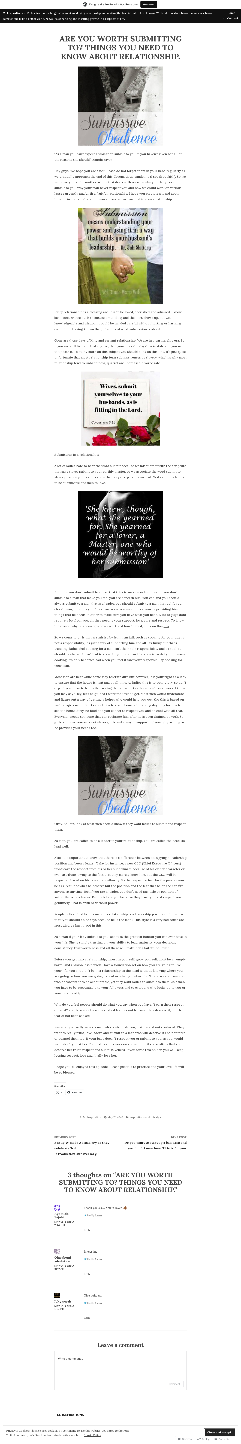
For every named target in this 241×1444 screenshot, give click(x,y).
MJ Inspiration (92, 1117)
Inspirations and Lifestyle (145, 1117)
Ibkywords (62, 1301)
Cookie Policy (92, 1435)
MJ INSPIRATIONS (70, 1415)
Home (231, 13)
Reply (87, 1230)
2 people (98, 1215)
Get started (149, 4)
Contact (232, 18)
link (161, 352)
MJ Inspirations (13, 13)
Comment (174, 1383)
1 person (98, 1259)
